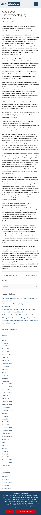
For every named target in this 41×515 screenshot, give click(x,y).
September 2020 (7, 410)
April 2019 (5, 451)
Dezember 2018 (7, 460)
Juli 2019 (4, 442)
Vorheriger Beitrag (10, 275)
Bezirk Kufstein (6, 485)
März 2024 (5, 357)
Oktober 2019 (6, 433)
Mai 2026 (5, 340)
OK (9, 511)
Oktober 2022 (6, 390)
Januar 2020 (6, 425)
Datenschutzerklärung (25, 511)
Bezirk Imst (5, 479)
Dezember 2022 (7, 384)
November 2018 (7, 463)
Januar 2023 (6, 381)
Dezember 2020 (7, 401)
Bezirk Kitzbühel (7, 482)
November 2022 (7, 387)
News (4, 22)
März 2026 (5, 346)
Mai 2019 (5, 448)
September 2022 (7, 392)
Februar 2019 (6, 454)
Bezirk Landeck (6, 488)
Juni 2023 (5, 369)
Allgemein (5, 476)
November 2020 (7, 404)
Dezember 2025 (7, 355)
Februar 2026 (6, 349)
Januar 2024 (6, 360)
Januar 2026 (6, 352)
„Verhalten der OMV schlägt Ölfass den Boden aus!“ (17, 315)
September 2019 (7, 436)
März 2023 (5, 378)
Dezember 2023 (7, 363)
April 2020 (5, 416)
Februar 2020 (6, 422)
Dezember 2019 (7, 427)
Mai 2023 (5, 372)
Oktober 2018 (6, 465)
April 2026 (5, 343)
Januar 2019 (6, 457)
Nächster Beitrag (31, 275)
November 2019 (7, 430)
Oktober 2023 (6, 366)
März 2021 (5, 395)
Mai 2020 (5, 413)
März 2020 (5, 419)
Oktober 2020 (6, 407)
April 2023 (5, 375)
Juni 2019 (5, 445)
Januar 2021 (6, 398)
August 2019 (6, 439)
